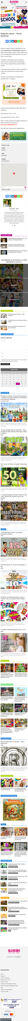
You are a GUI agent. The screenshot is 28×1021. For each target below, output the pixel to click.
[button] (26, 2)
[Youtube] (14, 963)
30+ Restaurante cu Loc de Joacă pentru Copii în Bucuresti (20, 730)
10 (2, 379)
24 (2, 383)
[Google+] (5, 960)
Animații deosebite (6, 860)
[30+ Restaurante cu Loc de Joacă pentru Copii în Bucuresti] (21, 723)
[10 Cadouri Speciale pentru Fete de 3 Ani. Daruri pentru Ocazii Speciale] (21, 831)
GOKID (2, 435)
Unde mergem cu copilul (5, 485)
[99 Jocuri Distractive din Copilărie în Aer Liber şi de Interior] (4, 328)
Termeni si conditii (4, 991)
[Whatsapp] (18, 41)
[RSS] (22, 960)
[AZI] (14, 271)
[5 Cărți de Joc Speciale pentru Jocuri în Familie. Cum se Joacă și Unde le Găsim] (14, 611)
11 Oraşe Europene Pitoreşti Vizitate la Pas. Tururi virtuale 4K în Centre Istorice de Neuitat (14, 496)
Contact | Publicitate (5, 978)
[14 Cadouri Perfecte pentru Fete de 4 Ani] (7, 831)
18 (6, 381)
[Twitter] (9, 41)
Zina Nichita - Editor (14, 208)
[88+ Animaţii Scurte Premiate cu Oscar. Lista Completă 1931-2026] (4, 878)
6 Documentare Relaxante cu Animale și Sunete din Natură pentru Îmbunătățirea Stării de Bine (17, 908)
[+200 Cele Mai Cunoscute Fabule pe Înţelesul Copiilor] (4, 322)
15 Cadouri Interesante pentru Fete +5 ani (13, 629)
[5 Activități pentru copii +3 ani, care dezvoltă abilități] (7, 782)
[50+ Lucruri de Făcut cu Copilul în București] (14, 477)
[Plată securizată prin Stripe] (8, 1013)
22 (21, 381)
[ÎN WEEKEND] (14, 285)
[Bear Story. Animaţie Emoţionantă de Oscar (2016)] (4, 884)
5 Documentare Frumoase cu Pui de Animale (17, 901)
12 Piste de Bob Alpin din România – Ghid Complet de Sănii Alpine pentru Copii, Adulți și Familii (14, 431)
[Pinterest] (15, 41)
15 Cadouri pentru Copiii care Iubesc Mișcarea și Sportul (11, 533)
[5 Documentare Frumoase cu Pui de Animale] (4, 902)
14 (17, 379)
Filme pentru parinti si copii (14, 902)
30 (25, 383)
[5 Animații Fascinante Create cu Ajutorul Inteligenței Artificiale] (4, 865)
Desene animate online (13, 866)
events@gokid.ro (17, 956)
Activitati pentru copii (6, 311)
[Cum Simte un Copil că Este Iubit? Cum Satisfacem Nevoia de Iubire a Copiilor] (4, 246)
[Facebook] (7, 41)
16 (25, 379)
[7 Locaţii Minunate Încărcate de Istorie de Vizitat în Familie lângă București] (7, 708)
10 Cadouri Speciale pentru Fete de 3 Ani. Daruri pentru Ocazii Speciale (20, 838)
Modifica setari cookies (6, 1019)
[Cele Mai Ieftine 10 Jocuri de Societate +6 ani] (14, 579)
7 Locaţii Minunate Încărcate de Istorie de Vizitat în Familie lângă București (7, 715)
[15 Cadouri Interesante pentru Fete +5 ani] (14, 642)
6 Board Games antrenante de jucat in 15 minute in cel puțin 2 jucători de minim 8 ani (7, 853)
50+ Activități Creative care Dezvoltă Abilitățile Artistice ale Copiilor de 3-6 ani (20, 790)
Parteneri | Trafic (4, 981)
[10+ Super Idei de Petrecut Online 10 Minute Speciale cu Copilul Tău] (4, 929)
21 (17, 381)
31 (17, 375)
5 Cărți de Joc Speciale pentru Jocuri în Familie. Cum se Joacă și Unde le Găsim (13, 598)
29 (10, 375)
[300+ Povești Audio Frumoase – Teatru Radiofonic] (4, 316)
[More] (21, 41)
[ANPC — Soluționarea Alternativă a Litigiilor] (14, 1000)
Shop (2, 987)
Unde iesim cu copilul (6, 684)
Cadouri (2, 555)
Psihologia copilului (6, 235)
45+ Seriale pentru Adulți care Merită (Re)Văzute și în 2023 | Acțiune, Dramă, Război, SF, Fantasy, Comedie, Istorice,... (16, 922)
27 (2, 375)
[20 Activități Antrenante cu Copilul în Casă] (4, 916)
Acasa (2, 974)
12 (10, 379)
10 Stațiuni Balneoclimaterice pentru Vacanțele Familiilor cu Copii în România (7, 698)
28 (6, 375)
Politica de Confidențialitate (6, 989)
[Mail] (15, 960)
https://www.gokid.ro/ (14, 210)
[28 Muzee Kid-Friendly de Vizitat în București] (21, 708)
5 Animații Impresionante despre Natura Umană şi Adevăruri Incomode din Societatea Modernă (16, 890)
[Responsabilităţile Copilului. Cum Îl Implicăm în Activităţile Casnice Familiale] (4, 252)
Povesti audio (3, 765)
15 (21, 379)
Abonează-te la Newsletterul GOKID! (8, 983)
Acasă (3, 30)
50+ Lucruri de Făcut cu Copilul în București (14, 464)
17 (2, 381)
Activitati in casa (12, 916)
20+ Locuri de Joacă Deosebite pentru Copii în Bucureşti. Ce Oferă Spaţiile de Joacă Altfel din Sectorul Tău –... (7, 731)
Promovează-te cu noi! (5, 980)
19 (10, 381)
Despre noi (3, 976)
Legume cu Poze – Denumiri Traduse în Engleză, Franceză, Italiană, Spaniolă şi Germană (21, 675)
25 (6, 383)
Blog (9, 930)
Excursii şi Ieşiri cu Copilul (5, 421)
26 (10, 383)
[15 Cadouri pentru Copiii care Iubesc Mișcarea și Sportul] (14, 547)
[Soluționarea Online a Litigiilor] (14, 1006)
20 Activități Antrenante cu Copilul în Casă (17, 914)
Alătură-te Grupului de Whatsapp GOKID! (9, 985)
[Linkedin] (12, 41)
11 (6, 379)
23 (25, 381)
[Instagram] (8, 960)
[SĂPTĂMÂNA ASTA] (14, 300)
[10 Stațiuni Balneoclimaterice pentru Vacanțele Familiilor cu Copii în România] (7, 691)
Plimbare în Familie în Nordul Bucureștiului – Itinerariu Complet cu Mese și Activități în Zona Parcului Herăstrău (14, 397)
